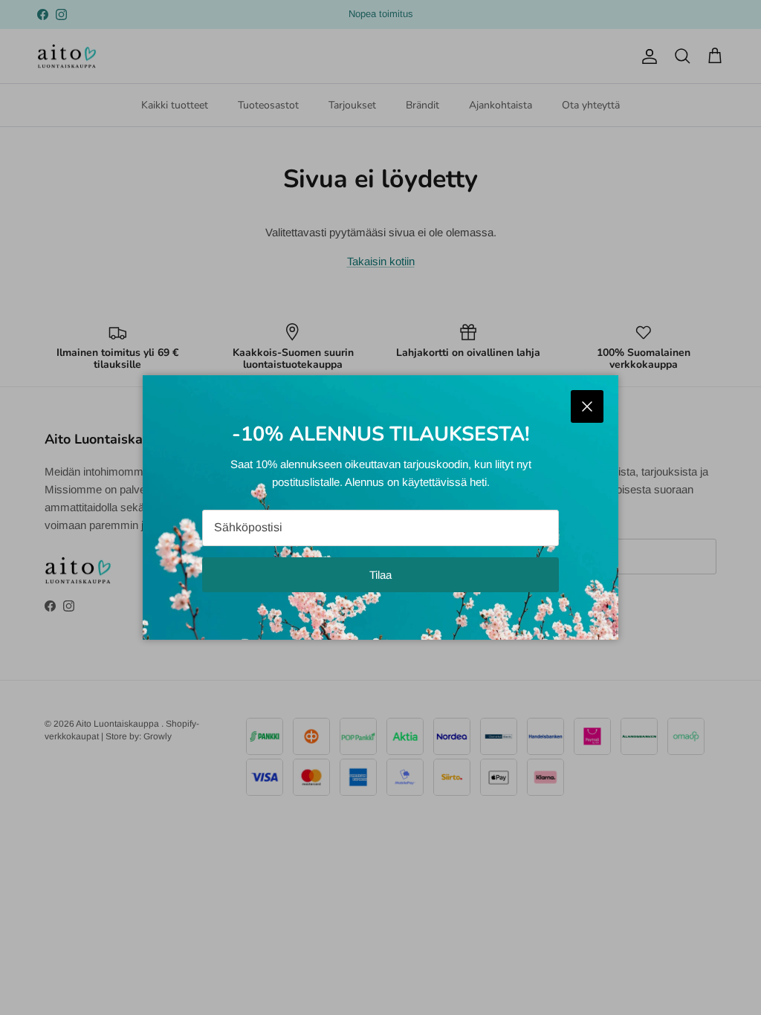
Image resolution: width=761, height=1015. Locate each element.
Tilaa (380, 574)
